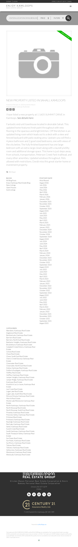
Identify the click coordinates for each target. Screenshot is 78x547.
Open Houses (11, 188)
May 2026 (43, 190)
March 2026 (44, 195)
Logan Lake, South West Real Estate (19, 394)
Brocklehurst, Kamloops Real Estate (19, 345)
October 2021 (45, 319)
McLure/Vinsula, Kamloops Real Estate (20, 396)
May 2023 (43, 274)
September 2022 (46, 293)
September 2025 (46, 209)
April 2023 (43, 276)
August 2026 (44, 183)
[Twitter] (44, 494)
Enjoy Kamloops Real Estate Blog (18, 183)
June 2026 (43, 188)
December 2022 (45, 286)
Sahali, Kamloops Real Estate (21, 107)
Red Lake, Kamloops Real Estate (17, 424)
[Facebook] (34, 494)
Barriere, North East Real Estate (18, 340)
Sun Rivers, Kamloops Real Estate (18, 443)
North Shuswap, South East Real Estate (20, 410)
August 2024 (44, 239)
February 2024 (45, 253)
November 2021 (45, 316)
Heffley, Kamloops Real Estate (17, 375)
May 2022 (43, 302)
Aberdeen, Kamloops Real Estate (18, 331)
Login (15, 1)
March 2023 (44, 279)
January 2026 (44, 199)
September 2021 (46, 321)
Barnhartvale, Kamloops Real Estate (19, 335)
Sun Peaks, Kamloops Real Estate (18, 441)
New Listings (11, 185)
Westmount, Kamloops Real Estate (18, 452)
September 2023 (46, 265)
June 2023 (43, 272)
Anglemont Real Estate (14, 333)
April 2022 (43, 305)
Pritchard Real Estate (14, 417)
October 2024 (45, 234)
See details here (25, 117)
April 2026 (43, 192)
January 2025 (44, 227)
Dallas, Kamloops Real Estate (17, 368)
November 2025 (45, 204)
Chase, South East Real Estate (17, 356)
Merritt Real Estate (13, 398)
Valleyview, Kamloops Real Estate (18, 450)
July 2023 (43, 269)
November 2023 (45, 260)
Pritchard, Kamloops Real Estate (18, 420)
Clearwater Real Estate (14, 363)
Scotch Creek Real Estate (15, 429)
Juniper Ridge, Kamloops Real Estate (19, 380)
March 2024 (44, 251)
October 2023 (45, 262)
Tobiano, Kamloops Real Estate (17, 448)
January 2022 (44, 312)
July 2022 (43, 298)
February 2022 (45, 309)
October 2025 (45, 206)
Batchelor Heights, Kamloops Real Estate (21, 342)
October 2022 (45, 290)
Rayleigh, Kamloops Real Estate (17, 422)
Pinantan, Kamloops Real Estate (17, 413)
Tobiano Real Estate (13, 445)
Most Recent (44, 180)
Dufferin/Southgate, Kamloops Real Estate (21, 370)
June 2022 (43, 300)
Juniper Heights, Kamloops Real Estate (20, 377)
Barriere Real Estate (13, 338)
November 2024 (45, 232)
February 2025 (45, 225)
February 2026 (45, 197)
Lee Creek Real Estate (14, 389)
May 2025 (43, 218)
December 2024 (45, 230)
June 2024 (43, 244)
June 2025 (43, 216)
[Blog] (29, 494)
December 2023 (45, 258)
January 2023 (44, 284)
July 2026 (43, 185)
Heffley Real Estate (13, 373)
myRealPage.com (42, 524)
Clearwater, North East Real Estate (19, 366)
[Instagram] (39, 494)
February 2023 (45, 281)
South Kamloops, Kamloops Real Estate (20, 431)
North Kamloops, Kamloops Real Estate (20, 405)
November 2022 (45, 288)
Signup (8, 1)
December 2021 (45, 314)
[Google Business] (49, 494)
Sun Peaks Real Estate (14, 438)
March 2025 (44, 223)
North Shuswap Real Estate (16, 408)
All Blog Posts (11, 180)
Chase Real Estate (13, 354)
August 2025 (44, 211)
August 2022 (44, 295)
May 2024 (43, 246)
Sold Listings (10, 190)
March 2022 (44, 307)
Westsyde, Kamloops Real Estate (18, 455)
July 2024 (43, 241)
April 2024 (43, 248)
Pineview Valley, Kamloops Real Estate (20, 415)
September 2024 (46, 237)
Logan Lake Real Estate (14, 391)
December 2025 (45, 202)
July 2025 (43, 213)
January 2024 (44, 255)
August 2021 (44, 323)
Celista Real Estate (13, 352)
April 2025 (43, 220)
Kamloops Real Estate (14, 382)
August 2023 (44, 267)
